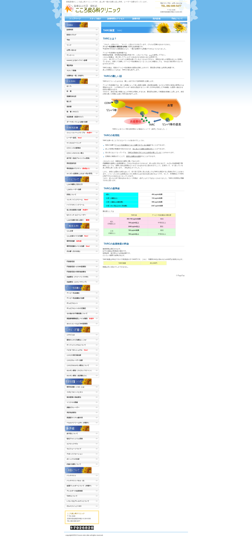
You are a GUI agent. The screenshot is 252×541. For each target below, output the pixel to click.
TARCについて (72, 496)
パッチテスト (71, 475)
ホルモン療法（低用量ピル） (77, 375)
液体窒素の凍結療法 (74, 397)
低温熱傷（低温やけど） (75, 117)
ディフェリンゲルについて (76, 345)
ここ (150, 55)
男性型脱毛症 (72, 163)
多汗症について (72, 433)
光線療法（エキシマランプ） (77, 282)
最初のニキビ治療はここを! (76, 340)
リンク (69, 45)
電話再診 (70, 65)
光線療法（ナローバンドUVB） (78, 277)
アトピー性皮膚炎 (73, 293)
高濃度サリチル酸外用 (75, 417)
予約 (68, 40)
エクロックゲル (72, 444)
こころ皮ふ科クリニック (94, 8)
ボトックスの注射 (73, 459)
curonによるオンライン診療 (77, 60)
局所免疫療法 (71, 412)
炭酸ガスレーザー (73, 407)
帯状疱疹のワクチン (79, 168)
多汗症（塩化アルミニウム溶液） (79, 158)
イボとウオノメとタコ (75, 392)
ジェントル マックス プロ (79, 132)
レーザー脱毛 (74, 138)
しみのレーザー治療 (74, 189)
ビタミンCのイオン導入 (75, 153)
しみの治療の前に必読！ (78, 220)
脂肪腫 (69, 106)
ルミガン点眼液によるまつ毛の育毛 (79, 173)
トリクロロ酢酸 (72, 402)
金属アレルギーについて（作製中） (79, 486)
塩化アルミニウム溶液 (75, 438)
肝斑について (71, 194)
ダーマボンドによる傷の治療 (77, 122)
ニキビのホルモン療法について (78, 365)
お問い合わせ (71, 50)
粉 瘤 (69, 91)
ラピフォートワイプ (74, 449)
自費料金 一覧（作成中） (76, 75)
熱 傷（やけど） (73, 111)
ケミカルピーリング (74, 143)
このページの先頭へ (180, 276)
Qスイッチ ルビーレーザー (76, 215)
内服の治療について (74, 464)
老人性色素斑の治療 (77, 210)
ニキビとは (71, 335)
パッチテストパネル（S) (75, 480)
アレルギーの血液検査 (75, 491)
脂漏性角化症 (71, 96)
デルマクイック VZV (74, 506)
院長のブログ (71, 35)
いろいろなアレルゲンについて (78, 501)
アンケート (71, 55)
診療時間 (70, 29)
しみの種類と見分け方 (75, 184)
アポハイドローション (75, 454)
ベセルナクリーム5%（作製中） (78, 423)
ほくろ (69, 86)
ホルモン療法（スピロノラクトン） (79, 370)
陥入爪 (69, 101)
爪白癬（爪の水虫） (74, 251)
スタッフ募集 (71, 70)
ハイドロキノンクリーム (75, 205)
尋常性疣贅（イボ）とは (75, 387)
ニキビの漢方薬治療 (74, 355)
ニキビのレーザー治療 (75, 360)
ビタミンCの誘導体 (74, 148)
